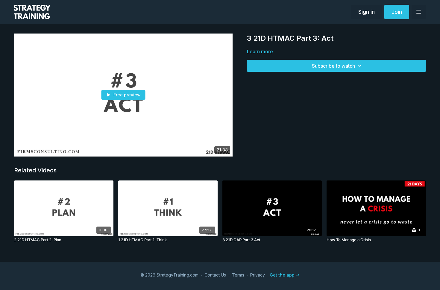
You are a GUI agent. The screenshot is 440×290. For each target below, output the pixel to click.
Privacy (257, 274)
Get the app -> (285, 274)
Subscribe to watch (333, 66)
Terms (238, 274)
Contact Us (215, 274)
